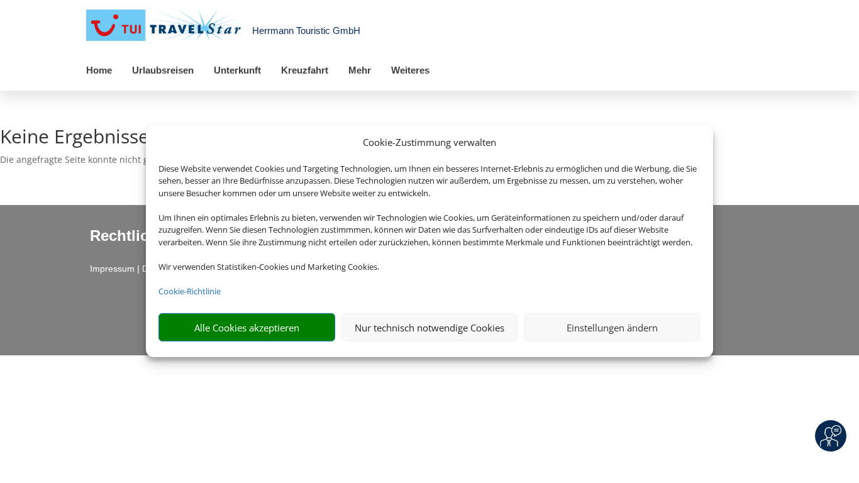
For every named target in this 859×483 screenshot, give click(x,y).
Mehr (359, 70)
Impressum (112, 269)
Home (99, 70)
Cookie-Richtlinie (189, 291)
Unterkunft (237, 70)
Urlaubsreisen (163, 70)
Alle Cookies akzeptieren (246, 327)
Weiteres (410, 70)
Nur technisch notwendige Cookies (429, 327)
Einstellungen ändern (612, 327)
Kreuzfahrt (304, 70)
